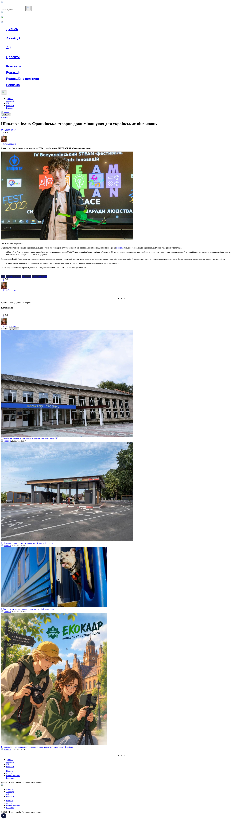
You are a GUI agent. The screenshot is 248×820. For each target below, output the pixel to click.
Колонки (42, 43)
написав (120, 248)
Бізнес (53, 52)
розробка (36, 276)
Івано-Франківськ (13, 276)
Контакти (13, 66)
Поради (44, 52)
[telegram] (131, 298)
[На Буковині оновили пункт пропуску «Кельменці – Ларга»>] (67, 541)
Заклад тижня (61, 62)
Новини (14, 34)
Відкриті (32, 62)
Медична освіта (45, 62)
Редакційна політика (22, 79)
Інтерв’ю (25, 34)
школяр (43, 276)
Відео (53, 34)
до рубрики (14, 329)
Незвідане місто (18, 62)
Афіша (14, 52)
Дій (8, 48)
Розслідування (29, 43)
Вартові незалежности (102, 62)
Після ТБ (119, 62)
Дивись (12, 29)
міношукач (26, 276)
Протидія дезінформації (79, 62)
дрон (3, 276)
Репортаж (36, 34)
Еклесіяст (129, 62)
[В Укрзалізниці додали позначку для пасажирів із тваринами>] (54, 607)
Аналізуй (13, 38)
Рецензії (23, 52)
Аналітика (16, 43)
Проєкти (13, 57)
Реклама (62, 52)
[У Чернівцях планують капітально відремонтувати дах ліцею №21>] (67, 436)
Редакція (13, 72)
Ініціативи (33, 52)
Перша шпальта (13, 775)
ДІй (7, 103)
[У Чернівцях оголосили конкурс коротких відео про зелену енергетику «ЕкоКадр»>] (54, 744)
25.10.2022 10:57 (8, 130)
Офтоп (46, 34)
